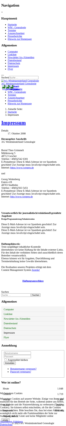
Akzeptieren (6, 421)
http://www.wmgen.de (21, 196)
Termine (12, 30)
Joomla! (36, 270)
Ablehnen (18, 421)
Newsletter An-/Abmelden (21, 57)
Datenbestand (14, 60)
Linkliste (12, 54)
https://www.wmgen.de (22, 167)
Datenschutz (14, 63)
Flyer (10, 69)
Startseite (12, 24)
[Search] (2, 75)
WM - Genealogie (17, 27)
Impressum (13, 66)
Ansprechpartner (16, 33)
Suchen (5, 77)
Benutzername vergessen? (23, 368)
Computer (13, 51)
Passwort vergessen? (20, 371)
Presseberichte (15, 36)
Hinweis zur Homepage (20, 39)
